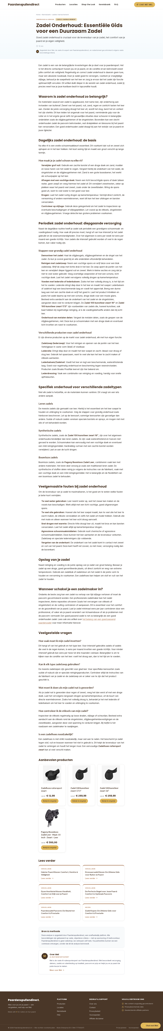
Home (38, 15)
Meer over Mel (56, 970)
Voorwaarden (94, 1015)
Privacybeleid (94, 1011)
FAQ (116, 4)
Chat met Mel (146, 5)
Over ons (93, 1004)
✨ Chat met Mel (150, 1025)
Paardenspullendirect (23, 4)
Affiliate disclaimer (96, 1019)
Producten (60, 4)
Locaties (73, 4)
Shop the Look (88, 4)
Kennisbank (104, 4)
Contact (92, 1007)
